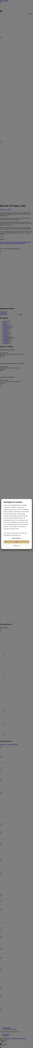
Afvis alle (16, 545)
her (20, 535)
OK (16, 542)
